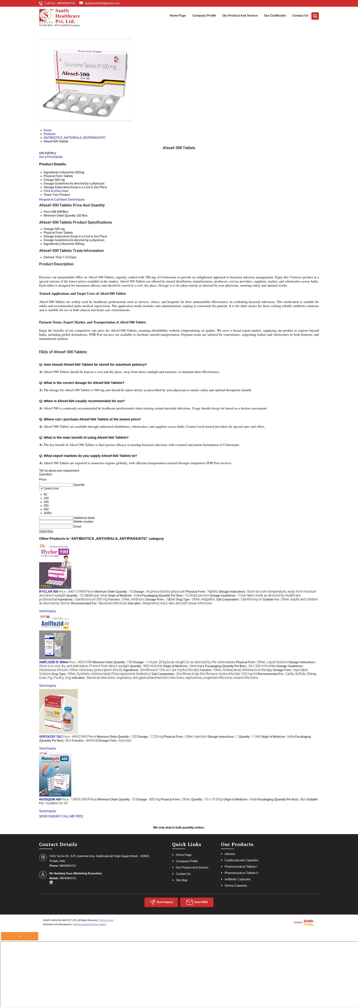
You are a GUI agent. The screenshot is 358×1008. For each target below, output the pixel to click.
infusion (230, 854)
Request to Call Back (53, 199)
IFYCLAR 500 (48, 591)
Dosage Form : (160, 599)
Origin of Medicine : (124, 595)
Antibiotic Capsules (237, 879)
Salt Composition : (239, 599)
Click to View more (56, 191)
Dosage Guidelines (56, 240)
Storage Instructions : (223, 736)
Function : (126, 599)
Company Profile (204, 15)
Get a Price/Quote (51, 156)
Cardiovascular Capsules (241, 860)
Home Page (178, 15)
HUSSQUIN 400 (50, 799)
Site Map (182, 880)
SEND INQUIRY (50, 816)
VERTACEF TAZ (50, 736)
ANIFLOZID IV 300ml (53, 662)
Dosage (49, 228)
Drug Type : (195, 599)
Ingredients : (82, 599)
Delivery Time (53, 257)
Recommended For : (99, 603)
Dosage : (159, 591)
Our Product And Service (240, 15)
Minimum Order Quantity (60, 215)
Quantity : (86, 595)
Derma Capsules (236, 885)
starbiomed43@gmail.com (102, 3)
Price (47, 211)
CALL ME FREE (72, 816)
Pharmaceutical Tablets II (241, 873)
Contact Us (300, 15)
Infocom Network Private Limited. (89, 924)
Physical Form (53, 232)
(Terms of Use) (106, 920)
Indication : (170, 603)
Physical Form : (202, 591)
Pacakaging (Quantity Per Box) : (175, 595)
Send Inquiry (76, 199)
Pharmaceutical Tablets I (241, 866)
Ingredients (51, 243)
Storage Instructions (57, 236)
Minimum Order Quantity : (114, 591)
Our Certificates (275, 15)
